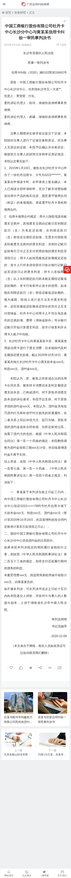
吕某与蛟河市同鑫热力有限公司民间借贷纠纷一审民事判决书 (18, 722)
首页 (8, 12)
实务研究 (20, 12)
